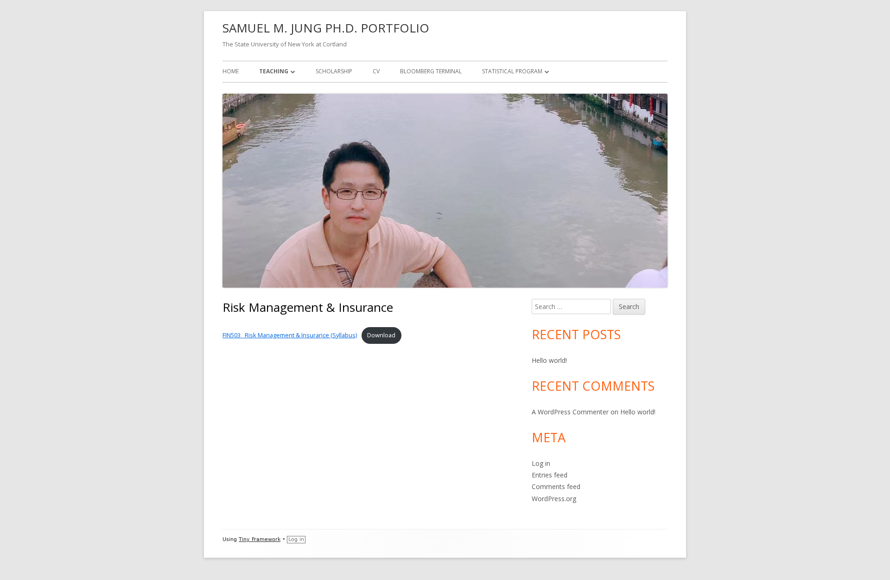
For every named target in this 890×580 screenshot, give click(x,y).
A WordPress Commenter (570, 411)
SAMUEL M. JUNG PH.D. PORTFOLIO (325, 27)
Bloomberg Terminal (431, 71)
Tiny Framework (259, 539)
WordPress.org (554, 498)
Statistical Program (512, 71)
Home (230, 71)
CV (376, 71)
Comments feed (556, 486)
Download (381, 335)
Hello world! (549, 360)
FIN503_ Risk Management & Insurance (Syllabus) (289, 335)
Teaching (273, 71)
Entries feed (549, 474)
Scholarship (334, 71)
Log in (541, 463)
